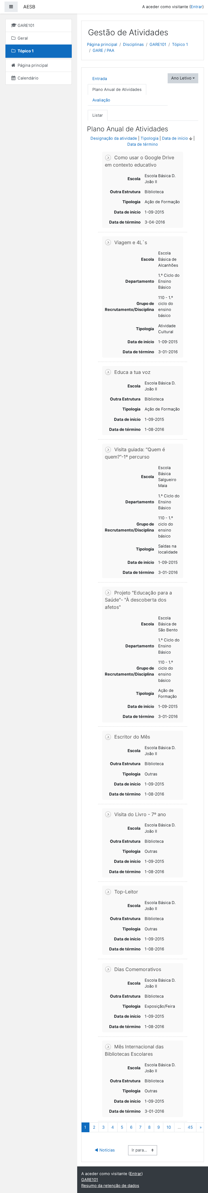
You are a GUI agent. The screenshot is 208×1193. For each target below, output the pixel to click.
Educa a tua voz (132, 372)
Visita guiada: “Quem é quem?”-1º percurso (135, 453)
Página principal (102, 44)
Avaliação (101, 100)
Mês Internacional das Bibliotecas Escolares (134, 1050)
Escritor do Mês (132, 737)
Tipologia (149, 138)
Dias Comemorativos (137, 969)
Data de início (175, 138)
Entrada (99, 78)
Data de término (142, 144)
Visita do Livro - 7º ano (140, 814)
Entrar (196, 6)
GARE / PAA (103, 50)
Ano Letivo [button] (181, 78)
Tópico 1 (180, 44)
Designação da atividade (113, 138)
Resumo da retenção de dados (110, 1185)
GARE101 (158, 44)
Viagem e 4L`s (130, 242)
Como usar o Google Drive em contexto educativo (139, 161)
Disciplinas (133, 44)
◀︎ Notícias (105, 1150)
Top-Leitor (126, 892)
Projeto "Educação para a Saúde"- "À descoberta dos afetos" (138, 600)
